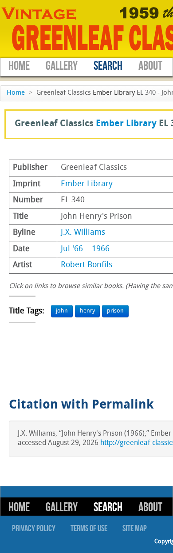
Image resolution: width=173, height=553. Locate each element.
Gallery (62, 66)
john (62, 311)
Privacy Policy (33, 528)
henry (87, 311)
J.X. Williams (83, 232)
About (150, 66)
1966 (101, 249)
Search (108, 66)
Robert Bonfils (86, 265)
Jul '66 (72, 249)
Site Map (134, 528)
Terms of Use (89, 528)
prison (115, 311)
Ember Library (114, 93)
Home (19, 66)
